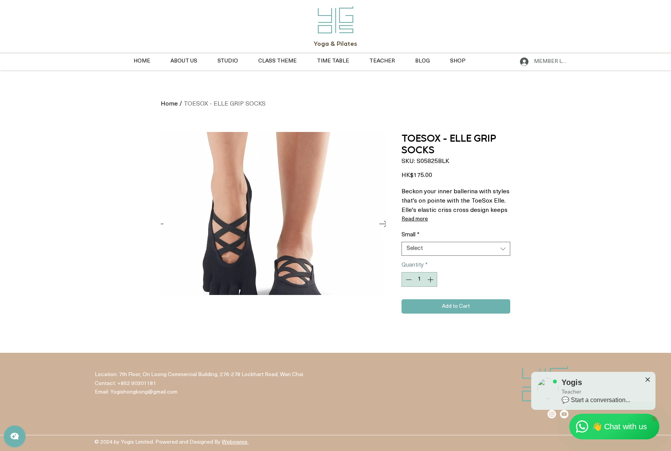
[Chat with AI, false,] (15, 436)
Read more (415, 219)
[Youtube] (564, 414)
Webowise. (235, 442)
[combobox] (456, 249)
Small (410, 235)
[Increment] (431, 279)
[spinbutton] (419, 279)
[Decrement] (408, 279)
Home (169, 104)
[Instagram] (552, 414)
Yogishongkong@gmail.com (143, 392)
